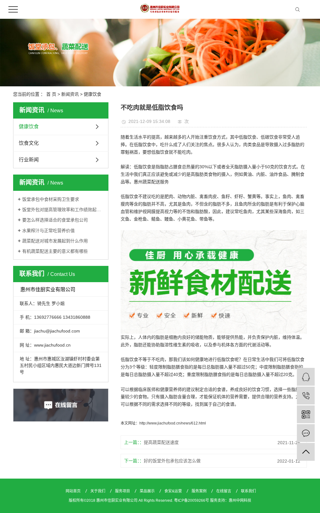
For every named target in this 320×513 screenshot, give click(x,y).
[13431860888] (306, 395)
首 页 (51, 94)
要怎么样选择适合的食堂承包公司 (55, 219)
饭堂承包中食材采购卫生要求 (50, 199)
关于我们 (98, 491)
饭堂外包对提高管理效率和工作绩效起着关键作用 (63, 209)
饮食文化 (29, 143)
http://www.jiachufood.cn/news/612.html (172, 423)
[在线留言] (306, 433)
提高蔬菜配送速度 (161, 442)
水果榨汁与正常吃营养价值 (48, 230)
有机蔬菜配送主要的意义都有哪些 (55, 251)
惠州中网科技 (240, 500)
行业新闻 (29, 159)
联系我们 (248, 491)
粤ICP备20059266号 (191, 500)
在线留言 (224, 491)
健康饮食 (92, 94)
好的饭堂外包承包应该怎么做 (172, 460)
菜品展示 (148, 491)
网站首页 (74, 491)
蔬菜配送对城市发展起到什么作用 (55, 240)
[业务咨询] (306, 377)
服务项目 (123, 491)
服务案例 (200, 491)
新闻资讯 (70, 94)
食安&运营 (173, 491)
